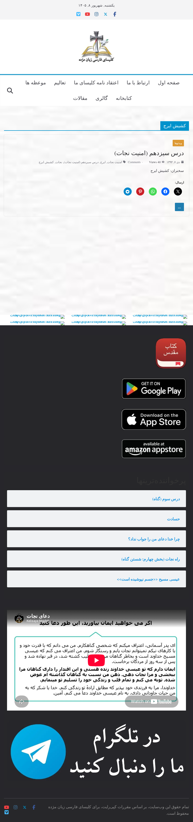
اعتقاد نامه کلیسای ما (96, 82)
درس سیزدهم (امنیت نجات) (149, 153)
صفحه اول (169, 82)
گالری (101, 98)
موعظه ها (35, 82)
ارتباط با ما (138, 82)
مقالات (80, 98)
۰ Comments (135, 162)
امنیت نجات (114, 162)
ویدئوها (178, 143)
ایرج (103, 162)
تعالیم (60, 82)
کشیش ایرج (46, 162)
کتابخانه (124, 98)
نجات (59, 162)
